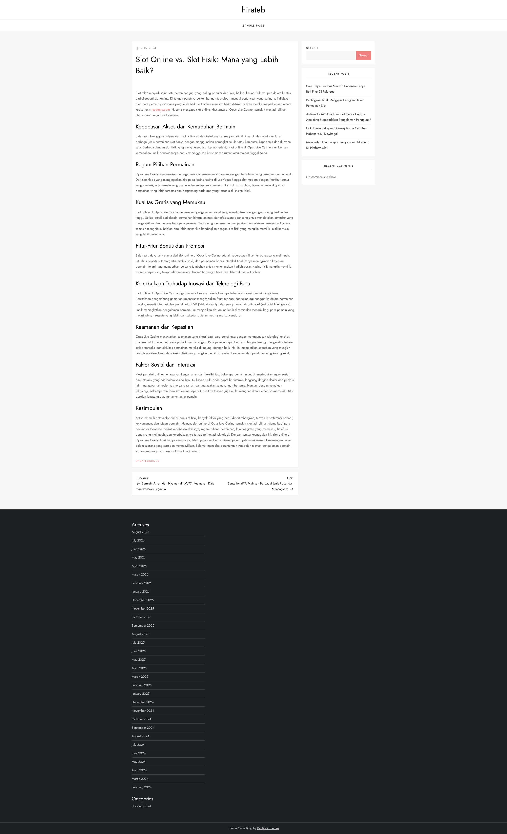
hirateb (253, 9)
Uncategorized (148, 461)
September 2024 (143, 727)
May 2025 (139, 659)
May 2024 (139, 761)
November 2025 (143, 608)
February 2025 (142, 685)
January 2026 (141, 591)
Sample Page (254, 26)
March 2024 (140, 778)
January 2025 (141, 693)
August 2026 (140, 532)
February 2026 (142, 583)
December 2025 (143, 600)
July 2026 (138, 540)
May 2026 (139, 557)
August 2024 (140, 736)
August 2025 (140, 634)
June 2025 (139, 651)
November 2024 (143, 710)
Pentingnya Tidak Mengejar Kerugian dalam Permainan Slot (335, 103)
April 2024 (139, 770)
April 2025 (139, 668)
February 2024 (142, 787)
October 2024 (141, 719)
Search (312, 48)
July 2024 (138, 744)
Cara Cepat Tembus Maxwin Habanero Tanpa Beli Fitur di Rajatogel (336, 89)
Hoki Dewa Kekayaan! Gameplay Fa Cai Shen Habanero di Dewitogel (336, 131)
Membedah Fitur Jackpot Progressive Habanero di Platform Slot (337, 145)
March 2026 (140, 574)
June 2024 (139, 753)
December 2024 (143, 702)
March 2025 (140, 676)
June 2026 (139, 549)
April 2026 (139, 566)
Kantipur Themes (268, 828)
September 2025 (143, 625)
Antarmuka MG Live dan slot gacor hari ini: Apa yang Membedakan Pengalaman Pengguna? (338, 117)
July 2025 (138, 642)
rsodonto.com (161, 109)
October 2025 (141, 617)
